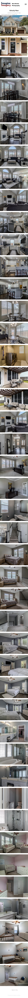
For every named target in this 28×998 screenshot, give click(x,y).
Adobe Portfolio (16, 995)
